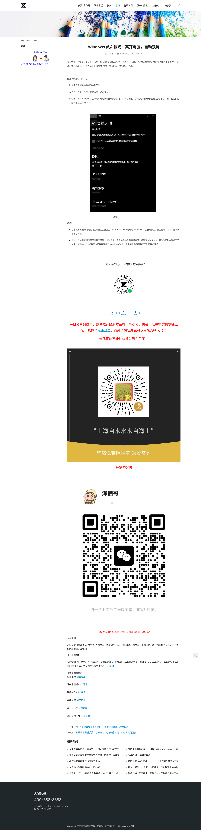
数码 (117, 5)
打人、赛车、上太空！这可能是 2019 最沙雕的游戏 (153, 767)
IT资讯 (110, 53)
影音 (109, 5)
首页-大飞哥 (84, 5)
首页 (22, 40)
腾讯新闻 (128, 5)
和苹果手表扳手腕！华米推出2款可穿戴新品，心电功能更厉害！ (107, 732)
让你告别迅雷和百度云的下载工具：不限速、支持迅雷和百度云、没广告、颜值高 (95, 755)
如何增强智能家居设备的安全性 (84, 761)
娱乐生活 (98, 5)
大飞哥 (131, 826)
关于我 (168, 5)
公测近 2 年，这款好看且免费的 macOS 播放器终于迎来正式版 (95, 773)
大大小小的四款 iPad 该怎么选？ (85, 767)
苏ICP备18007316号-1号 (109, 826)
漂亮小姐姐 (142, 5)
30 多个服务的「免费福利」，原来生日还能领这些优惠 (102, 727)
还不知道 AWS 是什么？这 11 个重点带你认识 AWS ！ (154, 761)
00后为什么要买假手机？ (140, 755)
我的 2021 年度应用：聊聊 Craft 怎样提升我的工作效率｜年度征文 (154, 773)
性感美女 (156, 5)
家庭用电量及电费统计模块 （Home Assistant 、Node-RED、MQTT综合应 (154, 749)
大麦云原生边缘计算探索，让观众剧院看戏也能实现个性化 (95, 749)
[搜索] (179, 5)
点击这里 (104, 330)
